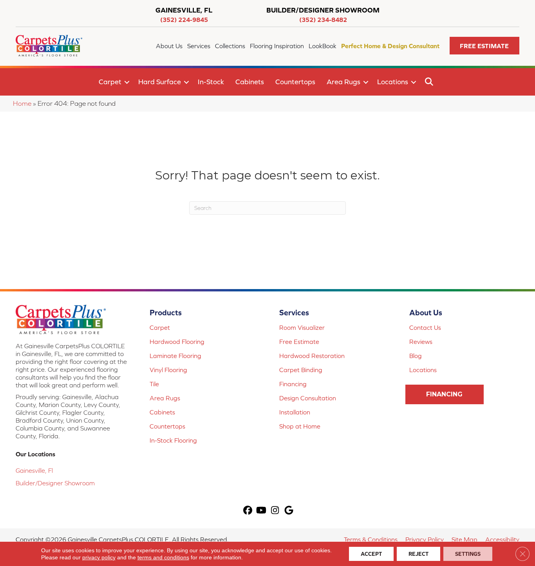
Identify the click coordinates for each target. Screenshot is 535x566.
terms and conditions (163, 557)
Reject (418, 554)
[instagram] (275, 511)
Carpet (110, 82)
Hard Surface (159, 82)
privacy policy (99, 557)
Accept (371, 554)
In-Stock (211, 82)
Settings (468, 554)
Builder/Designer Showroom (55, 482)
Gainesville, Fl (34, 470)
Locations (392, 82)
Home (22, 103)
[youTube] (261, 511)
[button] (484, 45)
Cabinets (249, 82)
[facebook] (247, 511)
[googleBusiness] (289, 511)
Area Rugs (343, 82)
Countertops (295, 82)
